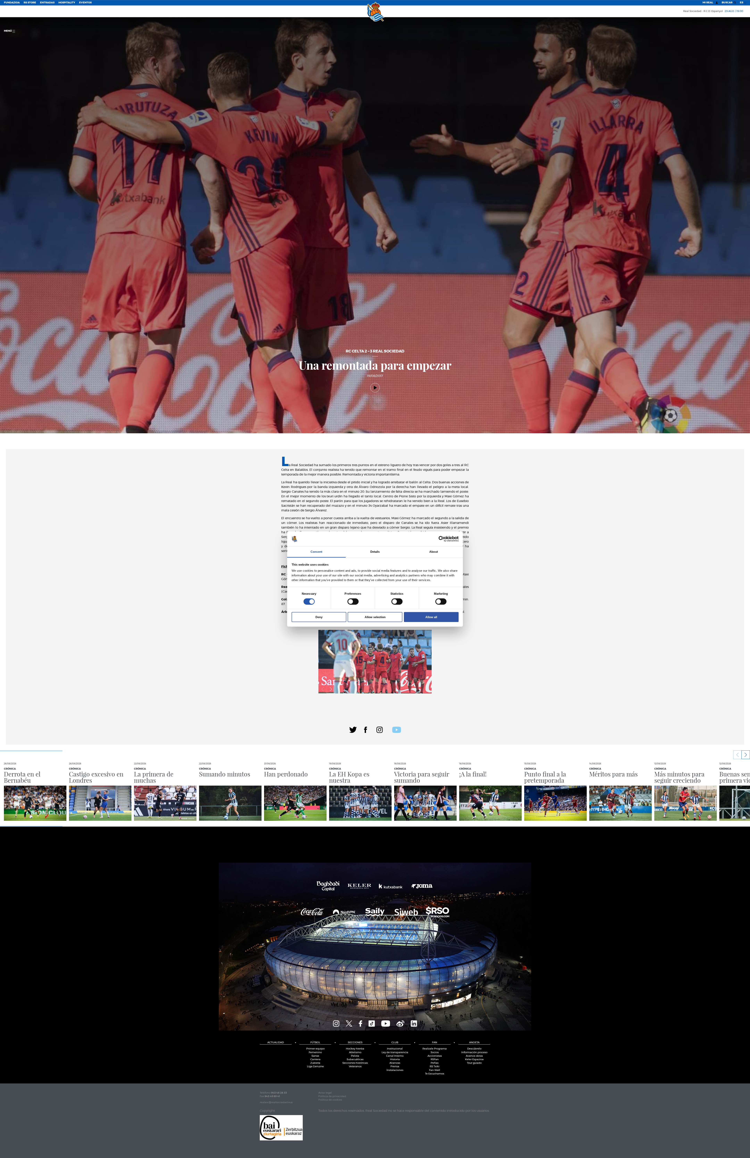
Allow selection (375, 617)
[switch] (353, 601)
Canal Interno (395, 1056)
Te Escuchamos (434, 1074)
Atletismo (355, 1052)
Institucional (395, 1049)
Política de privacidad (332, 1096)
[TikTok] (372, 1023)
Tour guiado (474, 1063)
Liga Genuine (315, 1066)
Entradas (47, 2)
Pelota (355, 1056)
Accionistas (435, 1056)
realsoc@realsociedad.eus (276, 1102)
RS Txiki (434, 1066)
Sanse (315, 1056)
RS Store (30, 2)
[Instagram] (379, 729)
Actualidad (275, 1042)
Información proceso (474, 1052)
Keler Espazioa (474, 1059)
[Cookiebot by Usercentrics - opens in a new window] (441, 539)
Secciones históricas (355, 1063)
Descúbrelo (474, 1049)
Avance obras (474, 1056)
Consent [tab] (316, 551)
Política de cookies (330, 1100)
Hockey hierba (355, 1049)
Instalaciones (395, 1070)
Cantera (315, 1059)
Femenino (315, 1052)
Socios (435, 1052)
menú (8, 31)
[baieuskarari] (281, 1127)
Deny (318, 617)
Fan (434, 1042)
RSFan (435, 1059)
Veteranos (355, 1066)
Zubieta (315, 1063)
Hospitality (66, 2)
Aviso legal (325, 1093)
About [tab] (433, 551)
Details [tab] (375, 551)
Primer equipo (315, 1049)
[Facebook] (365, 729)
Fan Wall (434, 1070)
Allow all (431, 617)
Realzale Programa (434, 1049)
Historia (395, 1059)
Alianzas (394, 1063)
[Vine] (400, 1023)
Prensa (394, 1066)
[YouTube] (385, 1023)
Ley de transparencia (395, 1052)
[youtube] (396, 729)
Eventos (85, 2)
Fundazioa (12, 2)
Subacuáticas (355, 1059)
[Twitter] (353, 729)
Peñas (434, 1063)
